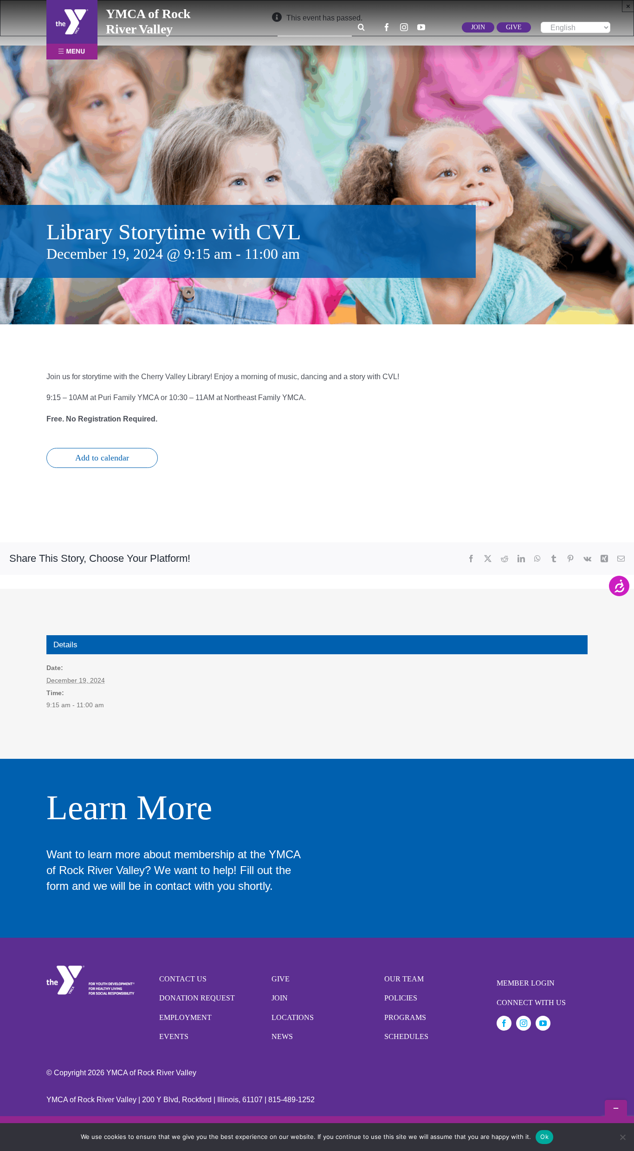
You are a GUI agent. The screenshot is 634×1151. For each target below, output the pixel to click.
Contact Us (183, 979)
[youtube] (421, 27)
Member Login (526, 983)
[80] (72, 13)
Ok (544, 1136)
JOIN (478, 27)
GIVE (514, 27)
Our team (404, 979)
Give (281, 979)
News (282, 1036)
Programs (405, 1017)
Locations (293, 1017)
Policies (400, 998)
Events (173, 1036)
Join (280, 998)
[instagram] (404, 27)
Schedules (406, 1036)
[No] (622, 1137)
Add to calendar (102, 457)
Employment (185, 1017)
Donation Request (197, 998)
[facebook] (387, 27)
